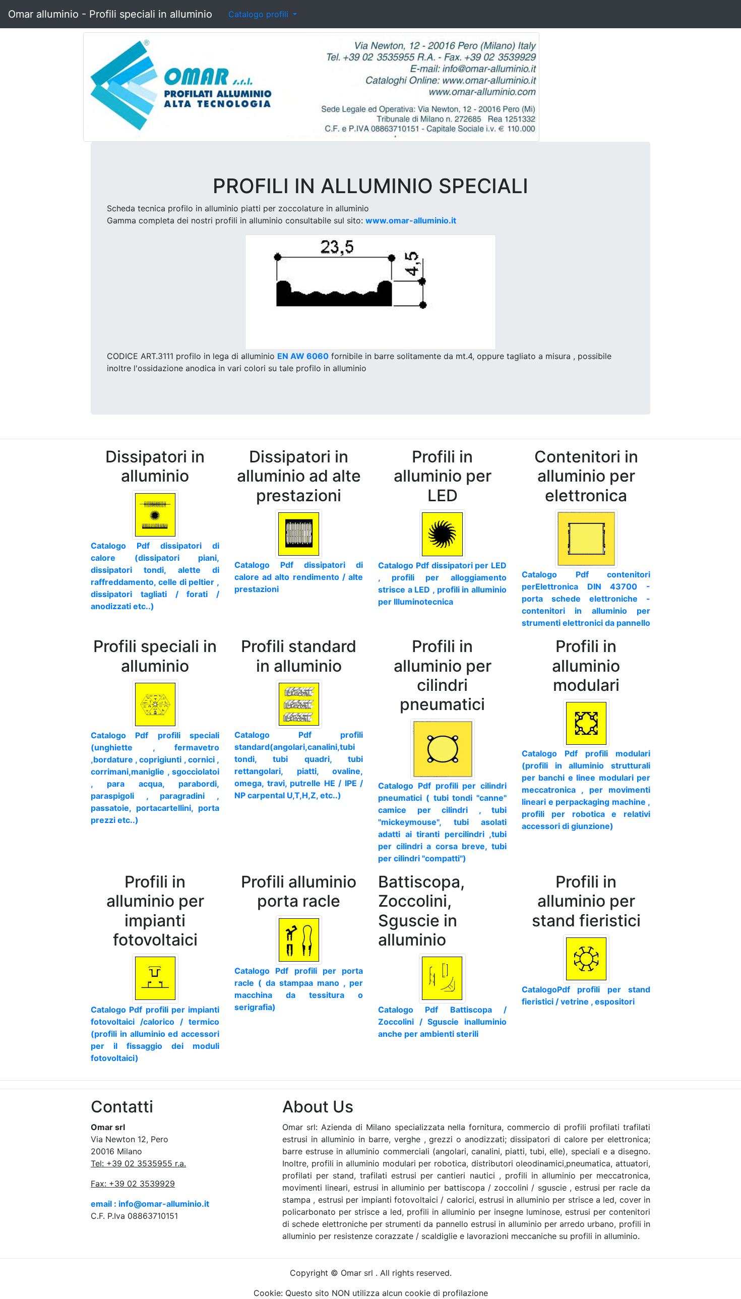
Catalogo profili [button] (259, 14)
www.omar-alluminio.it (410, 220)
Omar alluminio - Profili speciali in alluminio (110, 14)
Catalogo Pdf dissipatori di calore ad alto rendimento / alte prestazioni (298, 577)
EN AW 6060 (303, 356)
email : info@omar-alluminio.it (150, 1204)
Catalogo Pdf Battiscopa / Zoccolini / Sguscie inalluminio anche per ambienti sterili (442, 1022)
